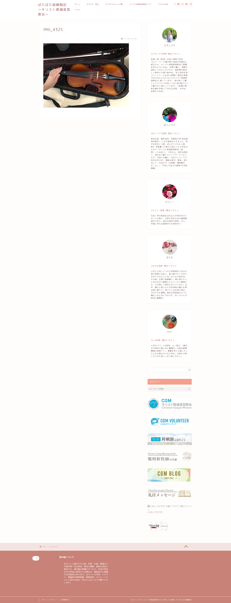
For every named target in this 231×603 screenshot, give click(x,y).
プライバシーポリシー (49, 600)
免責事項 (65, 600)
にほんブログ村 (155, 512)
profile (77, 10)
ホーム (77, 4)
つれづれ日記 (163, 4)
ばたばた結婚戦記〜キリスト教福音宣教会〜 (54, 9)
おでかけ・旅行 (93, 4)
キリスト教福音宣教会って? (140, 4)
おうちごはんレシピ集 (114, 4)
